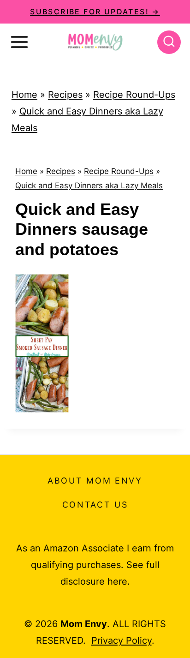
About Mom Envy (95, 480)
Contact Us (95, 504)
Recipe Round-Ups (134, 94)
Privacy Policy (121, 640)
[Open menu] (19, 42)
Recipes (65, 94)
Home (24, 94)
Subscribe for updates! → (95, 11)
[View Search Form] (169, 42)
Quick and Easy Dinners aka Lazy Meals (89, 185)
